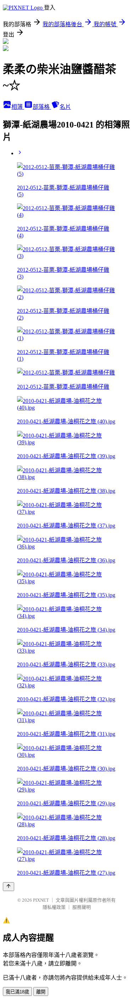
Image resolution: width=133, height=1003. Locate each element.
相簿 (17, 107)
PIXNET (41, 900)
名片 (65, 107)
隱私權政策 (54, 907)
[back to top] (8, 886)
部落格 (42, 107)
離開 (40, 991)
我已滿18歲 (17, 991)
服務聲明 (81, 907)
